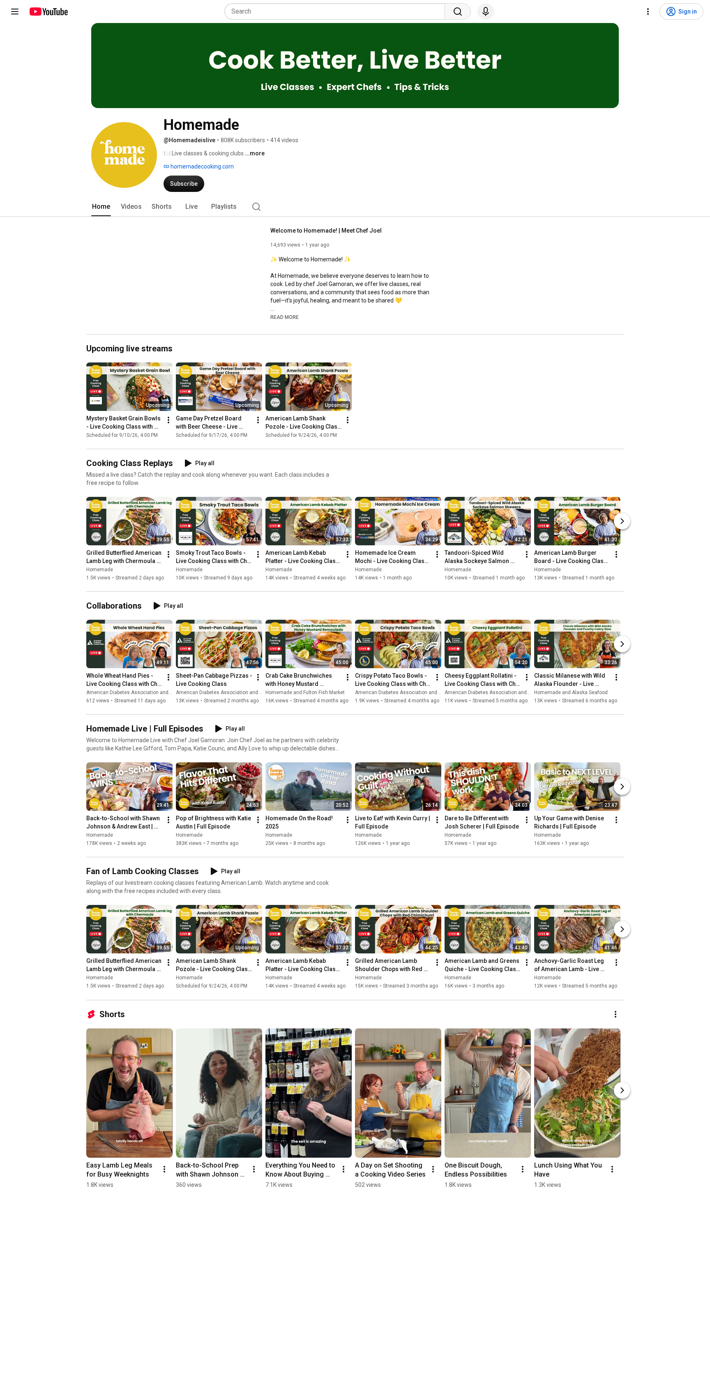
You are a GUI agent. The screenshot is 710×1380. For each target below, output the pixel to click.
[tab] (101, 207)
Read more (284, 317)
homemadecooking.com (201, 166)
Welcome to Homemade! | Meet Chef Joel (326, 230)
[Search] (458, 11)
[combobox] (337, 11)
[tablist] (355, 207)
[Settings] (648, 11)
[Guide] (15, 11)
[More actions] (168, 420)
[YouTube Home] (48, 11)
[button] (284, 317)
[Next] (622, 521)
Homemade (99, 569)
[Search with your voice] (485, 11)
